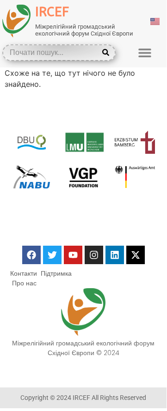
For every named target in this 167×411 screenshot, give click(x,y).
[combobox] (52, 52)
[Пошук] (107, 52)
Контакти (23, 273)
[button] (144, 52)
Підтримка (56, 273)
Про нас (24, 283)
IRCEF (52, 11)
